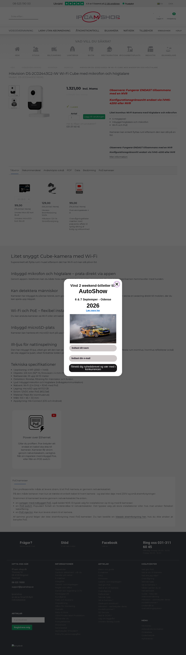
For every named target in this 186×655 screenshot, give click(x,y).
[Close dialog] (117, 284)
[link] (93, 328)
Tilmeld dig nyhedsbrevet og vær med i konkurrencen (93, 368)
